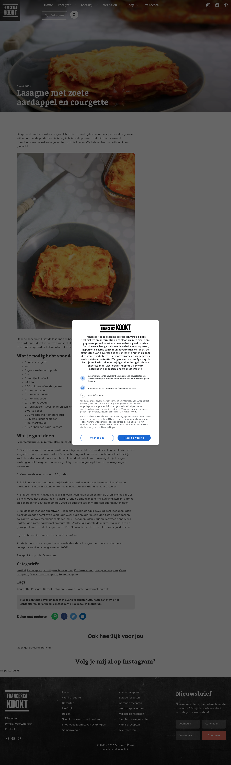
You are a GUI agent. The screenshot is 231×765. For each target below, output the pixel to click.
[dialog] (115, 382)
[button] (115, 395)
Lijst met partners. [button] (128, 411)
